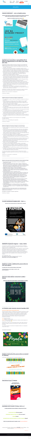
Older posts (26, 430)
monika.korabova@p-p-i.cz (18, 428)
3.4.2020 (4, 58)
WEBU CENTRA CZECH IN (15, 383)
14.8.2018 (4, 404)
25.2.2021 (4, 11)
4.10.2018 (4, 352)
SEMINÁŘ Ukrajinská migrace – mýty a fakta (14, 244)
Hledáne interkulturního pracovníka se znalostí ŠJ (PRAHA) (15, 354)
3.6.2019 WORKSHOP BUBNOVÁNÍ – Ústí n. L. (14, 201)
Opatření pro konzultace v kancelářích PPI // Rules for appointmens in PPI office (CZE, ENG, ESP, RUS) (14, 61)
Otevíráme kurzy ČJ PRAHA (9, 380)
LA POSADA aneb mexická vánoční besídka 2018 (15, 308)
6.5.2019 (4, 242)
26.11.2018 (4, 306)
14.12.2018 (4, 275)
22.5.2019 (4, 199)
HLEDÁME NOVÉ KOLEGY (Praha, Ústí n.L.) (13, 406)
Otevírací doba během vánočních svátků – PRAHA (14, 277)
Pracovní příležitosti (24, 421)
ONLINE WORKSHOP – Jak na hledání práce (14, 13)
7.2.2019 (4, 262)
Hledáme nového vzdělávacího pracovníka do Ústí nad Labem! (15, 264)
